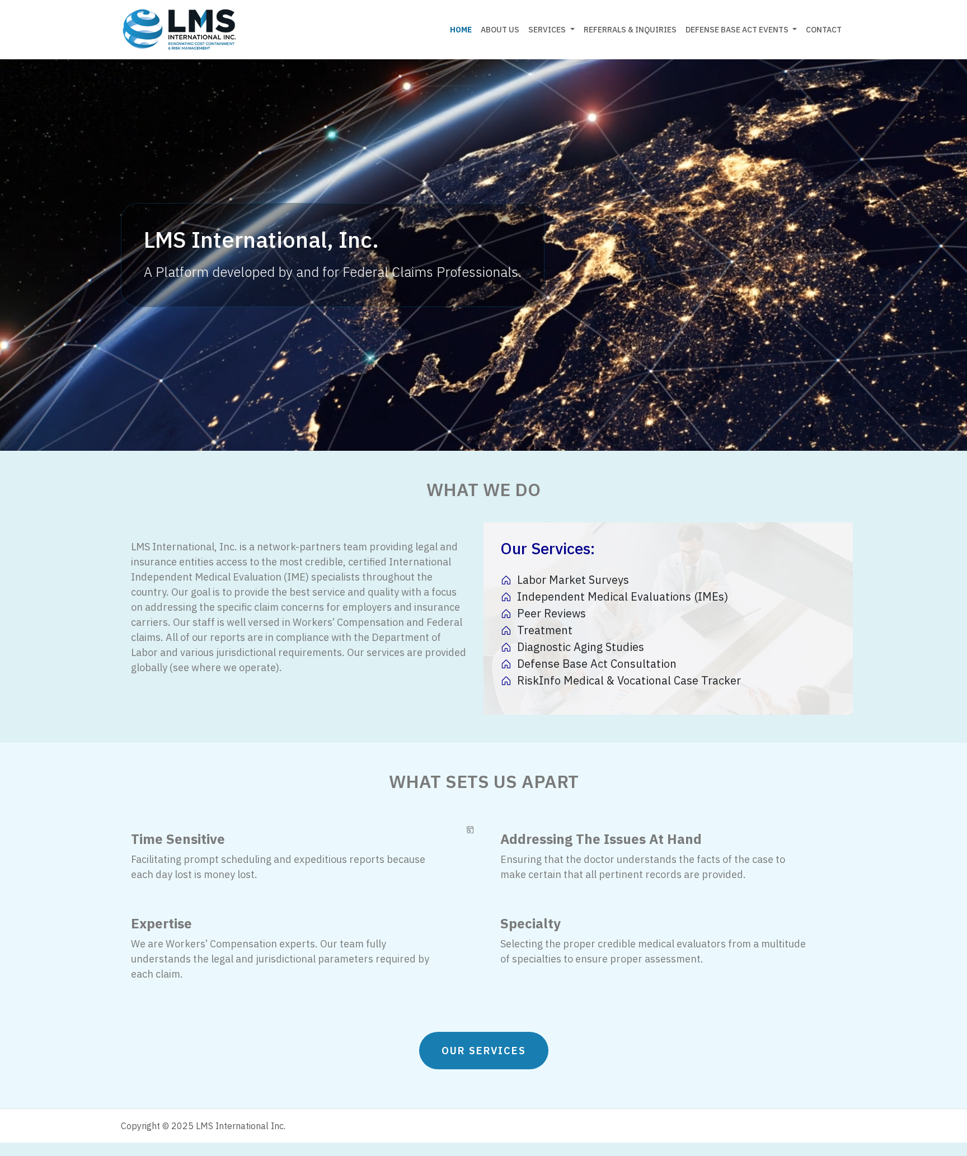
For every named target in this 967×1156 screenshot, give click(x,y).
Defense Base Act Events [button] (738, 30)
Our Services (484, 1050)
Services (547, 30)
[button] (572, 30)
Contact (824, 30)
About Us (500, 30)
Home (461, 30)
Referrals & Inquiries (630, 30)
